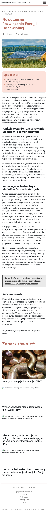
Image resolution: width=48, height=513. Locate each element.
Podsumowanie (12, 90)
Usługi (24, 502)
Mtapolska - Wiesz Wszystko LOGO (16, 2)
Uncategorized (24, 500)
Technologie (11, 12)
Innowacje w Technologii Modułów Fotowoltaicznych (19, 85)
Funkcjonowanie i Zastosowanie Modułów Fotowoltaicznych (22, 80)
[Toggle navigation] (45, 2)
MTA (3, 12)
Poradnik (24, 494)
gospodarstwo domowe (24, 492)
